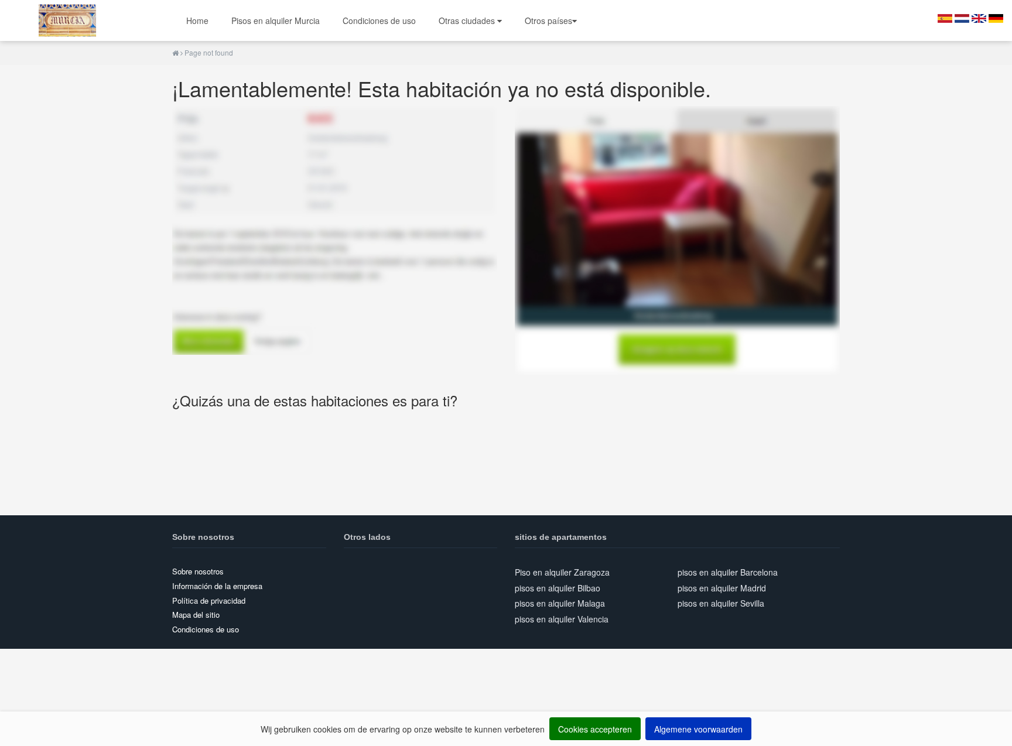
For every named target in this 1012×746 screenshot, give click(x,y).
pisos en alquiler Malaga (560, 603)
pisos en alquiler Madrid (722, 588)
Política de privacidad (208, 600)
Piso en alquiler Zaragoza (562, 572)
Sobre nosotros (198, 571)
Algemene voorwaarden (698, 729)
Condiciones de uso (379, 20)
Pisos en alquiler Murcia (275, 20)
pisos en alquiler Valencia (561, 619)
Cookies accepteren (595, 729)
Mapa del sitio (196, 614)
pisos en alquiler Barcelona (728, 572)
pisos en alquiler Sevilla (721, 603)
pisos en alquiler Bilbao (557, 588)
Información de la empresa (217, 585)
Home (197, 20)
